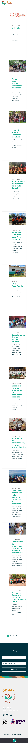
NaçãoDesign (14, 737)
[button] (25, 3)
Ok (14, 740)
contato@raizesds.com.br (10, 710)
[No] (26, 740)
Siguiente (18, 635)
